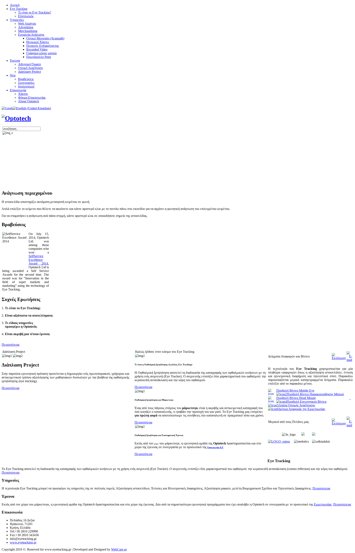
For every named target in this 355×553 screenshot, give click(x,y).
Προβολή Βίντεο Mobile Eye (295, 390)
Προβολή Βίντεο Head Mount (296, 398)
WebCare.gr (119, 549)
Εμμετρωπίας (323, 504)
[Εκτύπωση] (339, 358)
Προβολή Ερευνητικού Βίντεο (306, 401)
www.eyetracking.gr (23, 542)
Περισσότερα (10, 344)
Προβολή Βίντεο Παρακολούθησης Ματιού (315, 394)
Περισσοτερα (342, 504)
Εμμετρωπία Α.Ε (215, 447)
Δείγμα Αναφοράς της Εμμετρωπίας (302, 409)
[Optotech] (16, 118)
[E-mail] (349, 360)
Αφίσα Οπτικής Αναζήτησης (297, 405)
